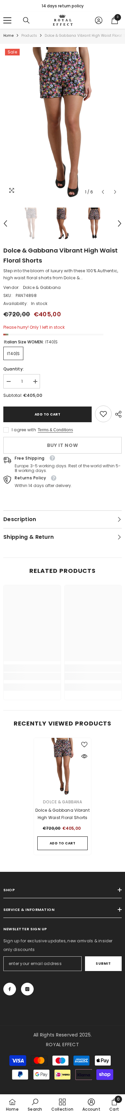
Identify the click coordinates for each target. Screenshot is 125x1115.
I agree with (24, 430)
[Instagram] (27, 989)
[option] (62, 6)
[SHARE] (117, 414)
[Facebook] (9, 989)
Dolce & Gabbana (42, 287)
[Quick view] (84, 756)
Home (8, 35)
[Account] (98, 20)
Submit (103, 963)
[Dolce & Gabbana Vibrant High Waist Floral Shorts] (62, 766)
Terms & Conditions (55, 430)
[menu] (7, 20)
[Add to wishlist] (84, 745)
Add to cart (48, 414)
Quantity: (13, 369)
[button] (103, 192)
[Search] (26, 20)
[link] (103, 414)
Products (29, 35)
